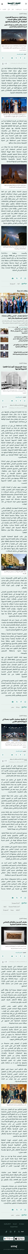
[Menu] (26, 3)
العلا (18, 282)
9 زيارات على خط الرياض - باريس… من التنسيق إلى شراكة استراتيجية (19, 329)
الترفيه (18, 909)
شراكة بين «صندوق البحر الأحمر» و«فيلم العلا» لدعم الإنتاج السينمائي (20, 337)
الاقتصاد (4, 8)
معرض (18, 1214)
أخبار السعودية (16, 902)
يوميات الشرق (23, 12)
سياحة (18, 706)
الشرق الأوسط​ (18, 8)
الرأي (9, 8)
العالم (13, 8)
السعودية (12, 282)
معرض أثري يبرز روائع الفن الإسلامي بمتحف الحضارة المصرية (15, 922)
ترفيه (5, 905)
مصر (12, 706)
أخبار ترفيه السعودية (14, 905)
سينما (12, 909)
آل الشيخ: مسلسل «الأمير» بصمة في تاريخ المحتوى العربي (14, 719)
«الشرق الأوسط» (20, 53)
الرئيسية (25, 8)
